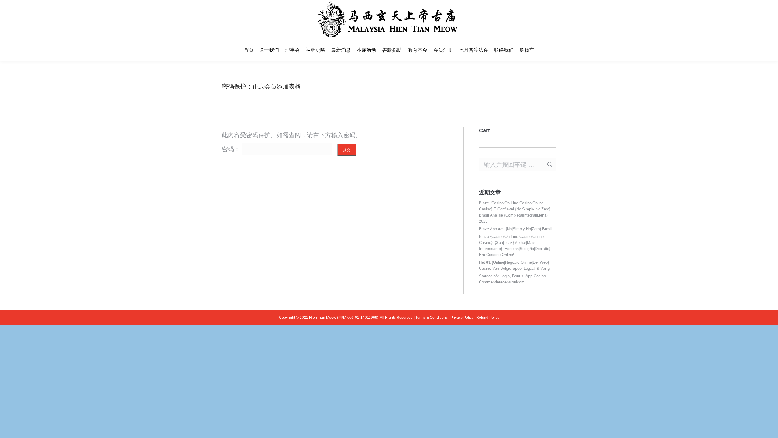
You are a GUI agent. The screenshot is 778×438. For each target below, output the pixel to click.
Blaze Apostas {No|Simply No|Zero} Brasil (515, 229)
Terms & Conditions (431, 317)
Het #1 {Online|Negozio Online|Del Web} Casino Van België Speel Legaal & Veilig (514, 265)
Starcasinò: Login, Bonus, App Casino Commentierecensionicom (512, 279)
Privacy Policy (461, 317)
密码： (232, 149)
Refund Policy (487, 317)
